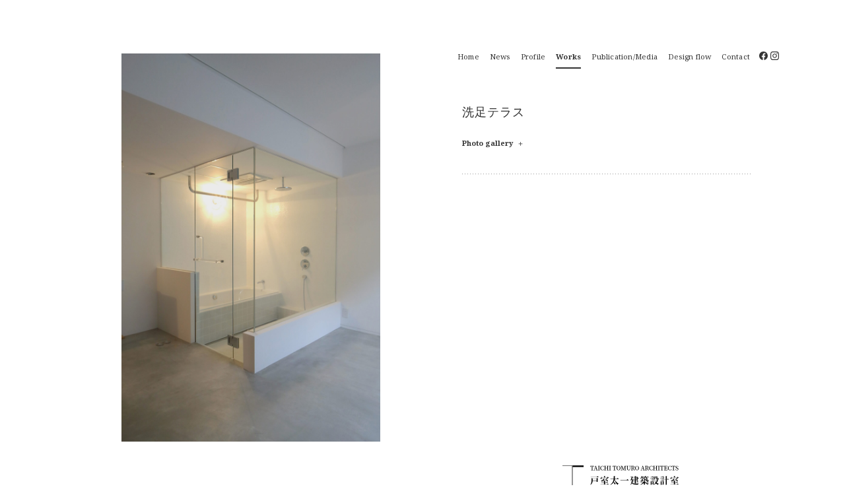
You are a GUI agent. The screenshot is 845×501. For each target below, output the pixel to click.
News (500, 56)
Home (468, 56)
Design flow (689, 56)
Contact (736, 56)
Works (568, 56)
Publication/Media (625, 56)
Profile (533, 56)
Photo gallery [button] (493, 143)
